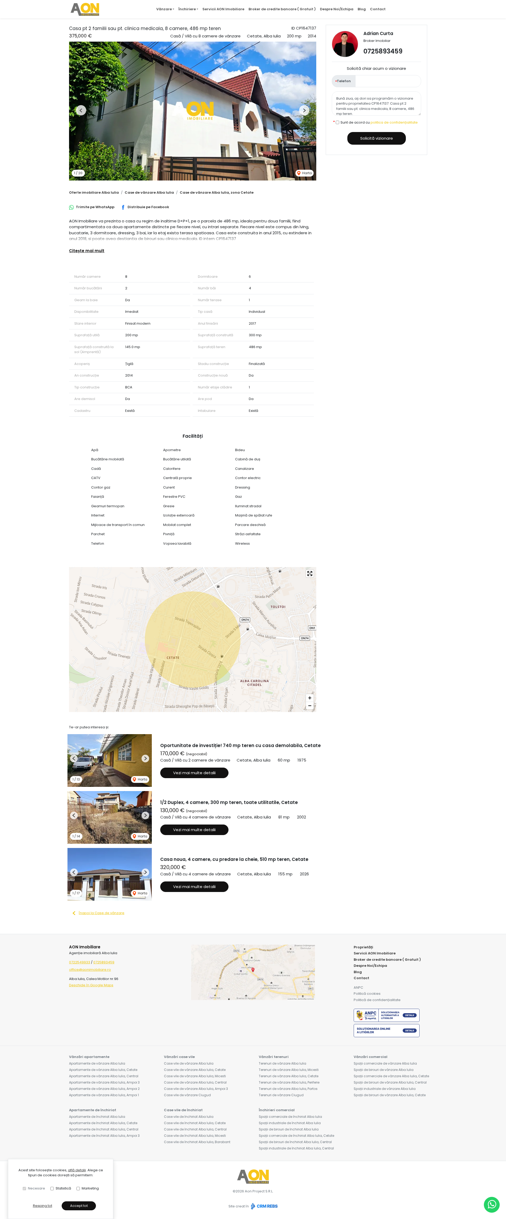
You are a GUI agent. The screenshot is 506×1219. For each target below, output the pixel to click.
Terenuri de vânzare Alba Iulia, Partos (288, 1088)
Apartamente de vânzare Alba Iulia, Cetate (103, 1069)
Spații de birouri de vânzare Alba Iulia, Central (390, 1082)
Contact (378, 9)
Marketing (90, 1188)
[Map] (192, 639)
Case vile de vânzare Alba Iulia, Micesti (195, 1076)
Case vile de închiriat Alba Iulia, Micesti (195, 1135)
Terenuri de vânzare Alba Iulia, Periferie (289, 1082)
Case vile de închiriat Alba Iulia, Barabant (197, 1142)
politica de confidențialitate (394, 122)
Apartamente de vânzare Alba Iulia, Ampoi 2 (104, 1088)
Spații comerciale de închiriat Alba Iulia (290, 1116)
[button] (81, 110)
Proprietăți (363, 947)
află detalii (77, 1170)
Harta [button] (306, 172)
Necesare (36, 1188)
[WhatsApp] (492, 1205)
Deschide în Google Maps (91, 985)
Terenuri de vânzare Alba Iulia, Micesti (289, 1069)
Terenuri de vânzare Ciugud (281, 1095)
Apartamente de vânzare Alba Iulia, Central (103, 1076)
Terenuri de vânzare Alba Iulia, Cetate (288, 1076)
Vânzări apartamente (89, 1056)
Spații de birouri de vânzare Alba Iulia (383, 1069)
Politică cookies (367, 993)
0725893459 (382, 51)
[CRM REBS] (264, 1206)
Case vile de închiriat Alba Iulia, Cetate (195, 1123)
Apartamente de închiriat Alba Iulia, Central (103, 1129)
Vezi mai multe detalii (194, 773)
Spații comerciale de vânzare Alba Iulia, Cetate (391, 1076)
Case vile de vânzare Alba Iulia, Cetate (195, 1069)
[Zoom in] (310, 698)
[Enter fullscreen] (310, 573)
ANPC (358, 987)
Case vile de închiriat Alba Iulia (188, 1116)
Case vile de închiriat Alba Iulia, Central (195, 1129)
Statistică (63, 1188)
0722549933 (79, 962)
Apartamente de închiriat (92, 1110)
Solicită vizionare (376, 138)
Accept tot (79, 1205)
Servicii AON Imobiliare (223, 9)
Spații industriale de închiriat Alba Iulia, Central (296, 1148)
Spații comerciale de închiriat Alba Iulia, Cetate (296, 1135)
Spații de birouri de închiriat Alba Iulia (289, 1129)
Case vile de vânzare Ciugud (187, 1095)
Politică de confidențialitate (377, 999)
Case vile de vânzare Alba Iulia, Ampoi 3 (196, 1088)
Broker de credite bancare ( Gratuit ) (282, 9)
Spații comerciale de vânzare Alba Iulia (385, 1063)
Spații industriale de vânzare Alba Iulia (385, 1088)
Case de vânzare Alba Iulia (149, 192)
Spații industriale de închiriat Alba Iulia (290, 1123)
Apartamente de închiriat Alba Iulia (97, 1116)
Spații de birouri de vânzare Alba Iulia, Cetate (390, 1095)
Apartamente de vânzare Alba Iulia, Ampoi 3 (104, 1082)
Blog (362, 9)
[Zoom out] (310, 705)
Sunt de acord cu (379, 122)
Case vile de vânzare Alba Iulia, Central (195, 1082)
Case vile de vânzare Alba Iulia (188, 1063)
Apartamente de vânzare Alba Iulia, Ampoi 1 (104, 1095)
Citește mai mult (86, 250)
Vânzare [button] (164, 9)
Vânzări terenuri (274, 1056)
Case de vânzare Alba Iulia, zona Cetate (217, 192)
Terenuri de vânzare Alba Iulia (282, 1063)
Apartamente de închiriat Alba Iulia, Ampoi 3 (104, 1135)
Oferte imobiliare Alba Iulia (94, 192)
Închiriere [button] (187, 9)
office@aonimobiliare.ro (90, 969)
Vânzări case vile (179, 1056)
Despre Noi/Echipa (336, 9)
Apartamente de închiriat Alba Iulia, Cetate (103, 1123)
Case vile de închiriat (183, 1110)
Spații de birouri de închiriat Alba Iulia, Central (295, 1142)
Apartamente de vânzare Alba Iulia (97, 1063)
